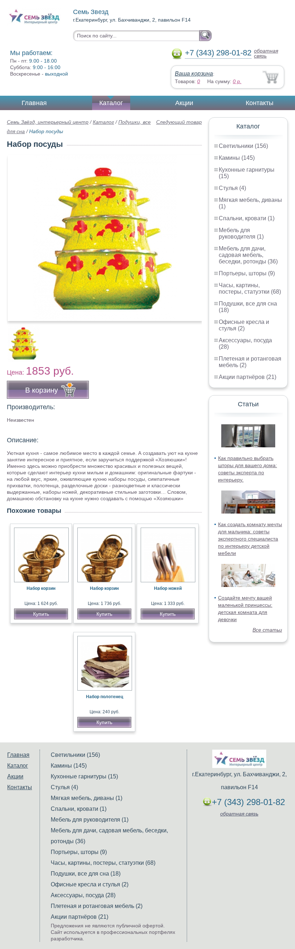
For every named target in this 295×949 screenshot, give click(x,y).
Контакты (259, 103)
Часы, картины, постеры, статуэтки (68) (250, 288)
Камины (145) (237, 158)
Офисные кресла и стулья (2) (244, 325)
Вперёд (190, 234)
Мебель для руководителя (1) (241, 233)
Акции (184, 103)
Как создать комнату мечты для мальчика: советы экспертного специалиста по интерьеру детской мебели (250, 538)
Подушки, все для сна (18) (86, 874)
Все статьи (267, 630)
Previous (20, 339)
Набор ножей (168, 588)
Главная (34, 103)
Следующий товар (179, 122)
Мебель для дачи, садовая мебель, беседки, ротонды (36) (248, 255)
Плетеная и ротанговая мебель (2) (96, 906)
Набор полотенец (104, 696)
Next (194, 339)
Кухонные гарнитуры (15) (84, 776)
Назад (18, 234)
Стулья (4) (232, 188)
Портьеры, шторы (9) (247, 273)
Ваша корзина (194, 74)
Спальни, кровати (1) (246, 218)
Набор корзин (41, 588)
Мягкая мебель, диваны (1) (86, 798)
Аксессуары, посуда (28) (83, 895)
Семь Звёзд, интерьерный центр (47, 122)
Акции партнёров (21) (247, 377)
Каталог (111, 103)
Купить (41, 614)
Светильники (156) (243, 146)
